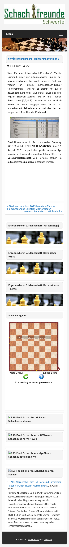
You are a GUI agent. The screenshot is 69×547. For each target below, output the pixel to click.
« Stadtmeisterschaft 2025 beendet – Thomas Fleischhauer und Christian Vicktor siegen (31, 207)
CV (28, 66)
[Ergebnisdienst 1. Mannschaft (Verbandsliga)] (34, 243)
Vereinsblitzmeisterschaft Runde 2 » (43, 211)
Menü (9, 33)
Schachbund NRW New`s (22, 438)
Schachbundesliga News (22, 456)
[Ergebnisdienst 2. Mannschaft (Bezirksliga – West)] (34, 268)
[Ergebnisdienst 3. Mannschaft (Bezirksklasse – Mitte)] (34, 305)
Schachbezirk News (19, 420)
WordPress (33, 539)
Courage (48, 539)
